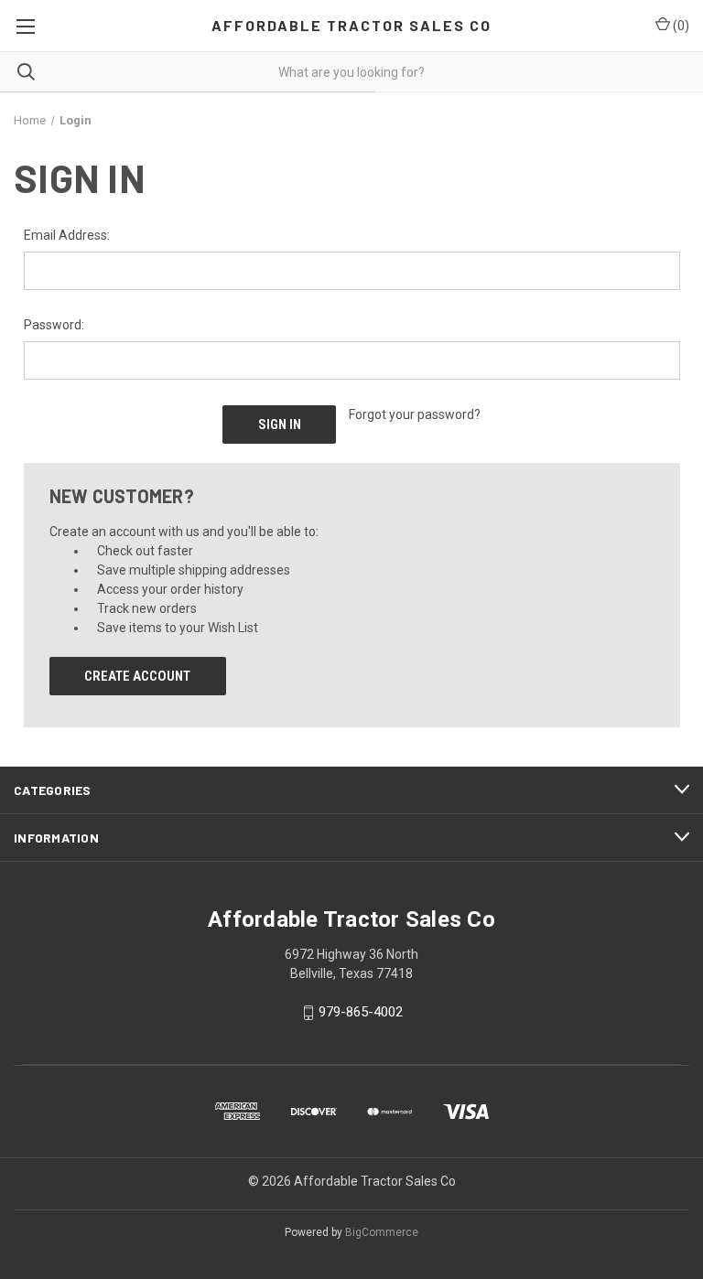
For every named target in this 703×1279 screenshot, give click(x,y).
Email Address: (67, 235)
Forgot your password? (415, 414)
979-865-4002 (361, 1013)
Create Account (137, 676)
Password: (54, 324)
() (679, 25)
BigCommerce (381, 1232)
